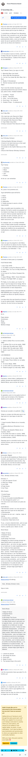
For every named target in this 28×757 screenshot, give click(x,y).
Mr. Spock (5, 669)
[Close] (25, 707)
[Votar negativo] (22, 47)
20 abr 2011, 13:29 (18, 110)
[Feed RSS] (21, 13)
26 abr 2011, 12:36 (17, 376)
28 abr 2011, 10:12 (19, 473)
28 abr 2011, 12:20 (18, 577)
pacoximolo (6, 473)
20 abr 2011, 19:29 (20, 162)
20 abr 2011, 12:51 (18, 68)
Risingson (5, 68)
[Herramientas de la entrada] (25, 47)
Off (2, 13)
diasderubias (6, 51)
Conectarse (14, 743)
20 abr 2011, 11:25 (17, 24)
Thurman (5, 24)
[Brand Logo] (4, 4)
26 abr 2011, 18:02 (17, 452)
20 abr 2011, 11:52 (19, 51)
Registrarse (6, 743)
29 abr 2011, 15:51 (16, 682)
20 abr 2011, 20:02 (17, 187)
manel (4, 682)
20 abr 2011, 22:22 (18, 240)
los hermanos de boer (8, 333)
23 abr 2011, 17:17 (17, 311)
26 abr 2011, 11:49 (11, 335)
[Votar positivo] (17, 47)
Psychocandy (6, 162)
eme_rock (5, 110)
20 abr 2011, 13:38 (18, 135)
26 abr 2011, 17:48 (17, 407)
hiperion (5, 376)
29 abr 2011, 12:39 (18, 669)
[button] (2, 754)
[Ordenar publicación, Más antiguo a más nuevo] (3, 18)
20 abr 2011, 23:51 (17, 257)
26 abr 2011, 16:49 (11, 392)
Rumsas (5, 452)
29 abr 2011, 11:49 (11, 602)
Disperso (5, 311)
